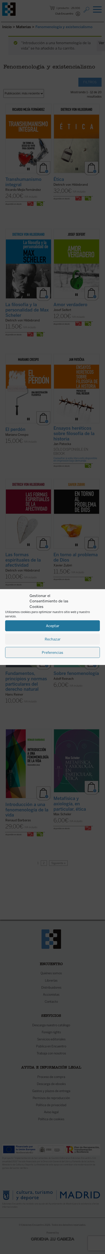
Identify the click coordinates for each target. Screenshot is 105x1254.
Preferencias (52, 652)
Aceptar (52, 625)
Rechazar (53, 639)
